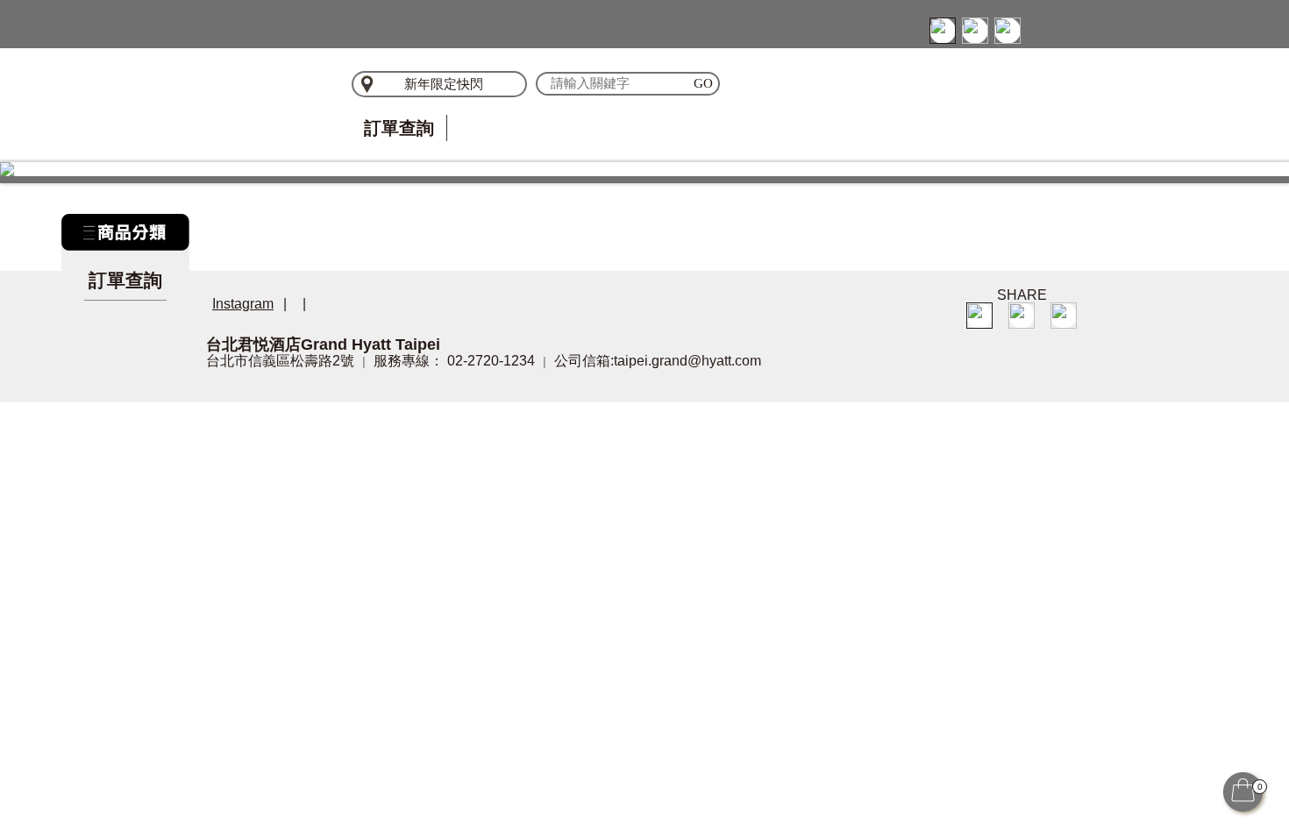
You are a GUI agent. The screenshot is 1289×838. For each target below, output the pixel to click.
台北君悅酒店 (258, 101)
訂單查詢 (399, 128)
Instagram (243, 303)
